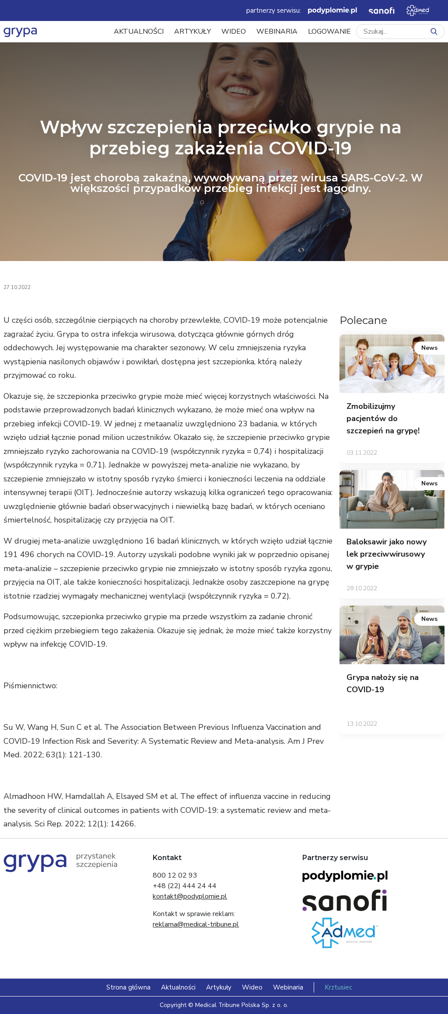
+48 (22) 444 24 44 (185, 886)
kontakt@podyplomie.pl (190, 896)
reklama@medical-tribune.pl (196, 924)
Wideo (233, 31)
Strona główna (128, 987)
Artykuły (192, 31)
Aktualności (139, 31)
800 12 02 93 (175, 875)
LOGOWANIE (329, 31)
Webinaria (277, 31)
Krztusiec (338, 987)
